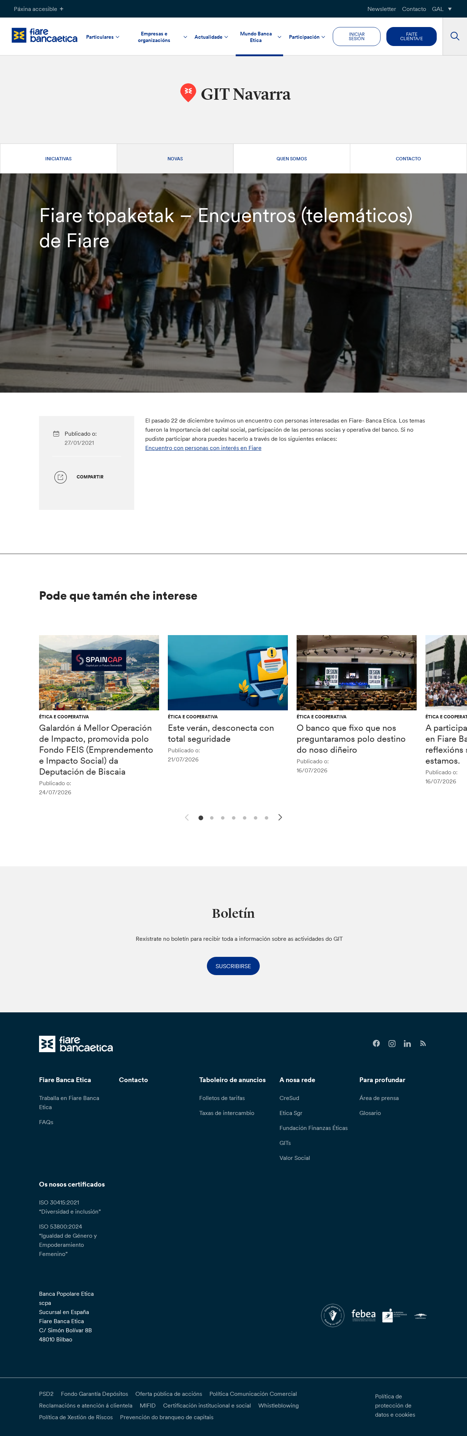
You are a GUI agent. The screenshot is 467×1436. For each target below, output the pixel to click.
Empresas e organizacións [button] (154, 36)
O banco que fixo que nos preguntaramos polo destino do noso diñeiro (351, 738)
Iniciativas (58, 158)
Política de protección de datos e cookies (395, 1405)
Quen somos (292, 158)
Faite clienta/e (411, 36)
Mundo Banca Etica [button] (256, 36)
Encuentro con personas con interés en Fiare (203, 447)
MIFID (148, 1405)
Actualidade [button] (208, 37)
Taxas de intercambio (226, 1112)
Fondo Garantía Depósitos (94, 1393)
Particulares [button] (100, 37)
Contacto (414, 8)
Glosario (370, 1112)
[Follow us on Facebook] (376, 1043)
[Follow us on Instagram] (392, 1043)
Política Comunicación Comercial (253, 1393)
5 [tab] (243, 817)
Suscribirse (233, 966)
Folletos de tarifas (222, 1097)
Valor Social (294, 1157)
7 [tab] (265, 817)
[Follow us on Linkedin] (407, 1043)
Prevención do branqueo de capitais (166, 1417)
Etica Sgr (290, 1112)
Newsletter (381, 8)
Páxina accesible (35, 8)
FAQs (46, 1122)
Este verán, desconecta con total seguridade (221, 733)
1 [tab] (199, 817)
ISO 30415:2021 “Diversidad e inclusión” (70, 1207)
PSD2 (46, 1393)
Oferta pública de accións (168, 1393)
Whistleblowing (278, 1405)
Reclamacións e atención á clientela (85, 1405)
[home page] (44, 35)
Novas (175, 158)
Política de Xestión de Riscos (76, 1417)
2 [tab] (210, 817)
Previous (185, 816)
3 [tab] (221, 817)
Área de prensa (379, 1097)
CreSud (289, 1097)
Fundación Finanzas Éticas (313, 1127)
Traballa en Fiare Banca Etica (69, 1102)
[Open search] (455, 37)
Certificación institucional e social (207, 1405)
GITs (285, 1142)
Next (281, 818)
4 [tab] (232, 817)
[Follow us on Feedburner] (423, 1043)
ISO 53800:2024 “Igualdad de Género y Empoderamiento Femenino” (68, 1240)
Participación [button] (304, 37)
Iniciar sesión (356, 36)
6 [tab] (254, 817)
